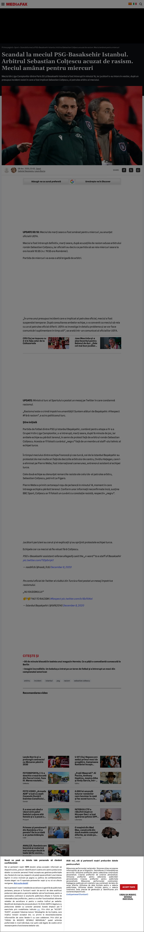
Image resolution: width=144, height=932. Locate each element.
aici (38, 909)
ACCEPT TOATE (128, 887)
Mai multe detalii (21, 883)
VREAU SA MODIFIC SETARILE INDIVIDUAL (127, 897)
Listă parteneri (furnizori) (77, 894)
